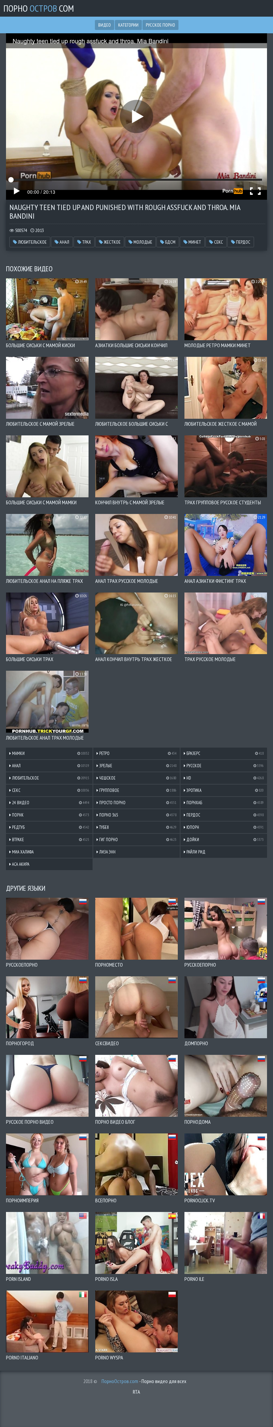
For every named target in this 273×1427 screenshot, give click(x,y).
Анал (64, 242)
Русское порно (160, 25)
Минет (194, 242)
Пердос (242, 242)
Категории (128, 25)
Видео (104, 25)
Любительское (32, 242)
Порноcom (38, 8)
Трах (86, 242)
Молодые (142, 242)
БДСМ (169, 242)
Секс (218, 242)
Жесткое (112, 242)
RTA (136, 1391)
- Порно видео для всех (144, 1381)
